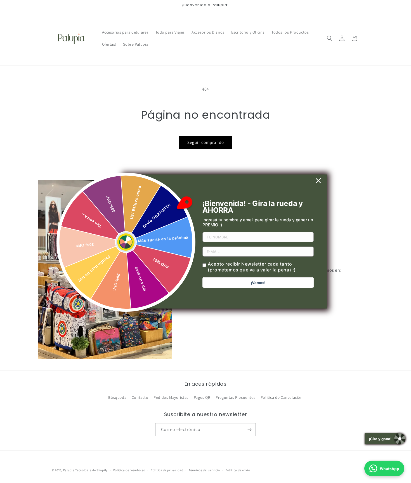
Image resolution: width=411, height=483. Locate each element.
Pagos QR (202, 397)
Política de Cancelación (282, 397)
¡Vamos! (258, 282)
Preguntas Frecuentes (235, 397)
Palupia (69, 470)
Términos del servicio (204, 470)
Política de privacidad (167, 470)
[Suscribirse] (249, 429)
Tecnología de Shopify (91, 470)
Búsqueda (117, 397)
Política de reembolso (129, 470)
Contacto (140, 397)
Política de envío (238, 470)
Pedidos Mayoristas (170, 397)
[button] (329, 38)
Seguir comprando (205, 142)
